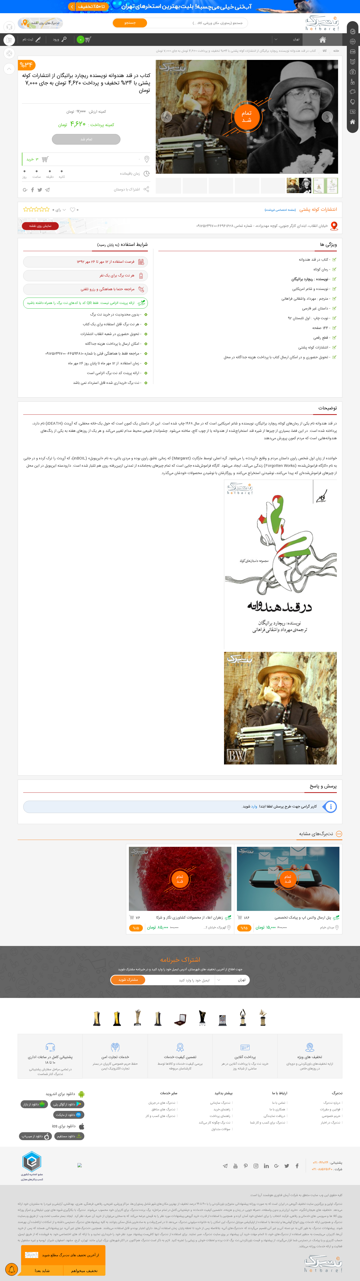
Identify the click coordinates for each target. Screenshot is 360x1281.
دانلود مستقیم (66, 1136)
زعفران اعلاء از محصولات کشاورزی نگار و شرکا (189, 917)
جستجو (129, 23)
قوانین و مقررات (330, 1109)
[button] (166, 116)
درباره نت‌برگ (331, 1103)
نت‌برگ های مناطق (163, 1109)
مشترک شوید (128, 980)
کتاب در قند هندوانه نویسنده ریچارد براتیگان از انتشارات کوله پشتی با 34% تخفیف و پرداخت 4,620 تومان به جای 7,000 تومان (86, 82)
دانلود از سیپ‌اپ (32, 1136)
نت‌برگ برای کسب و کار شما (267, 1122)
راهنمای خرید (221, 1109)
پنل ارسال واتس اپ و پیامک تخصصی (303, 917)
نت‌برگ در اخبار (330, 1122)
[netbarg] (323, 1263)
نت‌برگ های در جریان (161, 1103)
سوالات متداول (220, 1129)
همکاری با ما (277, 1109)
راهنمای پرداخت (220, 1116)
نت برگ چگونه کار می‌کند (214, 1122)
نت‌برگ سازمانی (220, 1103)
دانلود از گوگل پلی (64, 1104)
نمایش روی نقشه (40, 226)
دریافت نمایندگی (274, 1116)
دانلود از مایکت (65, 1115)
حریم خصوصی (331, 1116)
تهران (296, 39)
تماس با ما (278, 1103)
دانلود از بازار (31, 1104)
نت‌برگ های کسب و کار (160, 1116)
